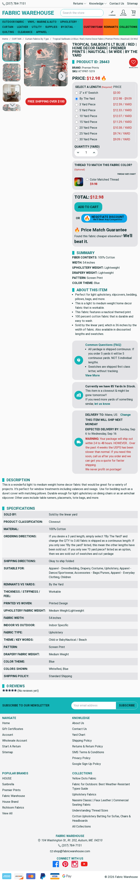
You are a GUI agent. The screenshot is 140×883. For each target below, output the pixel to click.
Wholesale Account (14, 740)
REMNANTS (111, 26)
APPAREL (41, 32)
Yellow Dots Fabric (84, 778)
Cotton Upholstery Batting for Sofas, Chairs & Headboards (101, 818)
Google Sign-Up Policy (86, 764)
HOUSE (6, 778)
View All (7, 813)
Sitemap (132, 3)
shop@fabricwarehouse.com (71, 851)
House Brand (10, 801)
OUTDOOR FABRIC (13, 21)
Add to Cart (88, 207)
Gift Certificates (12, 729)
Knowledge (96, 3)
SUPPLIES (51, 26)
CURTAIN (7, 26)
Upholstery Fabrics (84, 794)
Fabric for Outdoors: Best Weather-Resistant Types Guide (101, 786)
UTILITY (37, 26)
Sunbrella (8, 784)
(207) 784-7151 (15, 3)
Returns (78, 3)
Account (7, 734)
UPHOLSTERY (68, 21)
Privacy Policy (81, 758)
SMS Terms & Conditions (88, 752)
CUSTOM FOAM (93, 26)
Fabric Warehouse (13, 796)
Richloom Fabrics (13, 807)
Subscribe (127, 705)
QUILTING (8, 32)
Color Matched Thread (104, 179)
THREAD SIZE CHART (126, 174)
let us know (102, 404)
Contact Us (117, 3)
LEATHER (22, 26)
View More (92, 375)
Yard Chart (78, 734)
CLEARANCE (25, 32)
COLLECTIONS (128, 26)
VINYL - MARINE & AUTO (42, 21)
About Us (78, 723)
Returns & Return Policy (87, 746)
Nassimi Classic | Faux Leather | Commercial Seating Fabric (100, 802)
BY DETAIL (67, 26)
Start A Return (11, 746)
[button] (62, 76)
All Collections (81, 826)
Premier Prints (90, 67)
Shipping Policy (82, 740)
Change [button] (125, 414)
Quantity (87, 146)
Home (6, 723)
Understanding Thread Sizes (90, 810)
